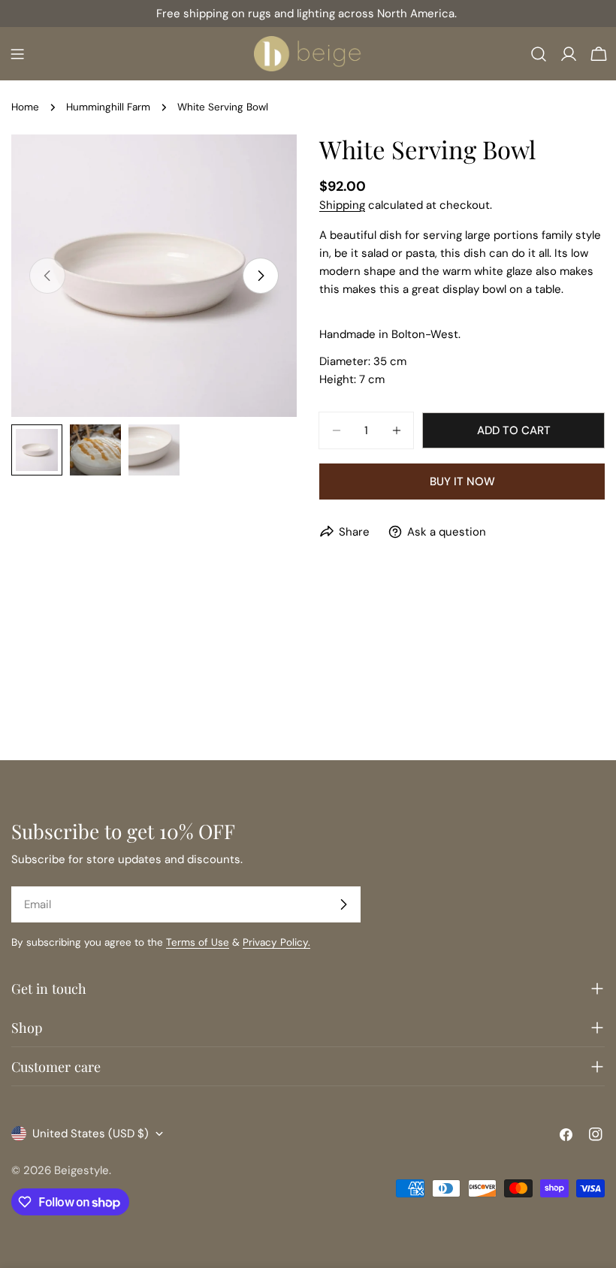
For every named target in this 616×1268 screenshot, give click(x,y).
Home (25, 107)
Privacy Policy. (276, 942)
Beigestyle (81, 1170)
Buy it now (462, 481)
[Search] (539, 54)
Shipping (342, 205)
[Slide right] (261, 276)
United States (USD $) (90, 1133)
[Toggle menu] (17, 54)
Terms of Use (197, 942)
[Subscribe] (343, 904)
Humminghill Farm (108, 107)
